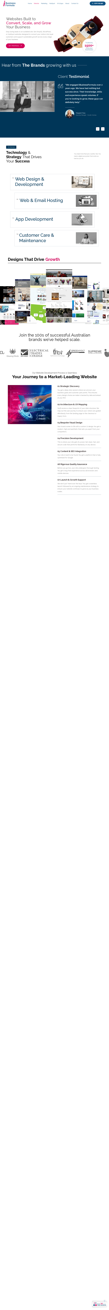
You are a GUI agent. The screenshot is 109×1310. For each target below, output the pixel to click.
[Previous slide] (10, 295)
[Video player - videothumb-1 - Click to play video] (30, 404)
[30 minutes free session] (99, 1307)
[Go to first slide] (98, 295)
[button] (97, 129)
